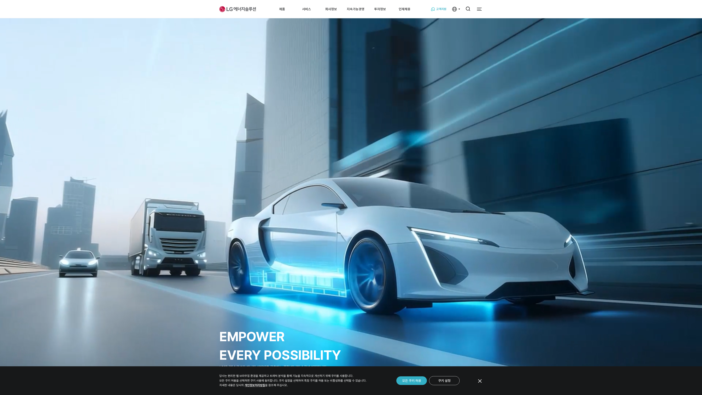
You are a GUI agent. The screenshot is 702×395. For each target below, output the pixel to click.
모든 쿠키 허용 (411, 381)
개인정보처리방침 (255, 385)
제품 (282, 9)
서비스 (306, 9)
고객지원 (441, 9)
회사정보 (331, 9)
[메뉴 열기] (479, 9)
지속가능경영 (355, 9)
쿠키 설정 (444, 381)
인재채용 (404, 9)
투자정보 (380, 9)
